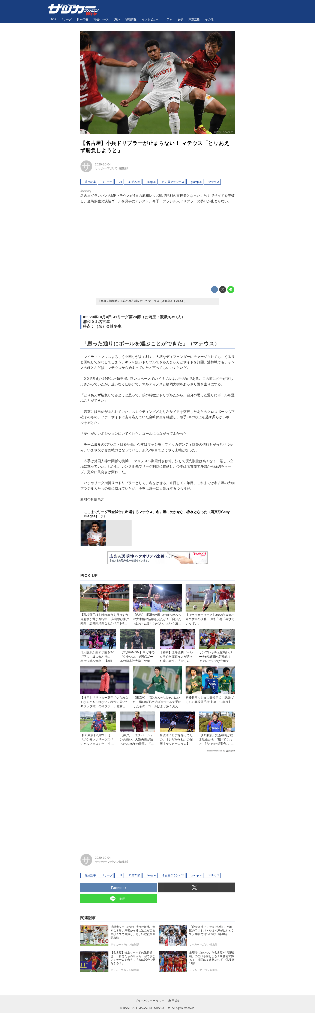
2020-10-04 (103, 164)
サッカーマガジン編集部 (111, 168)
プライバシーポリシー (150, 1000)
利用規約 (174, 1000)
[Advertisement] (157, 245)
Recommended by (216, 751)
